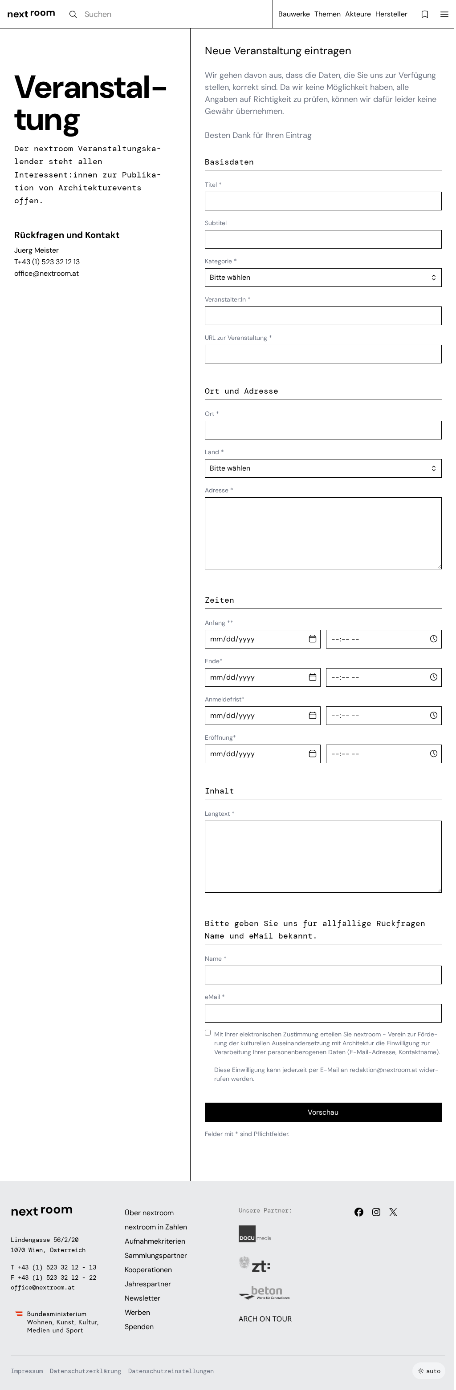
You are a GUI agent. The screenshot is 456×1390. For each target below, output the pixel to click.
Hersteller (391, 14)
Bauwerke (294, 14)
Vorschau (323, 1112)
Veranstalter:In (228, 299)
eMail (215, 997)
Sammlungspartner (156, 1255)
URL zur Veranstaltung (238, 338)
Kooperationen (148, 1269)
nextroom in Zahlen (156, 1227)
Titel (213, 185)
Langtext (220, 814)
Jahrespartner (148, 1284)
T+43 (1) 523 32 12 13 (47, 261)
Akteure (358, 14)
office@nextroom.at (46, 273)
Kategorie (221, 261)
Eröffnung (220, 737)
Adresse (219, 490)
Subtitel (216, 223)
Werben (137, 1312)
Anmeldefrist (224, 699)
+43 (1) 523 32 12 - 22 (57, 1277)
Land (214, 452)
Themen (327, 14)
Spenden (139, 1326)
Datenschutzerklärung (85, 1371)
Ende (214, 661)
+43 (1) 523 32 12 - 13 (57, 1267)
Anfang (219, 623)
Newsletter (142, 1298)
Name (216, 959)
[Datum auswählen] (312, 639)
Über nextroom (149, 1212)
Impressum (27, 1371)
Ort (212, 414)
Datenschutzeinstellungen (171, 1371)
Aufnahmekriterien (155, 1241)
